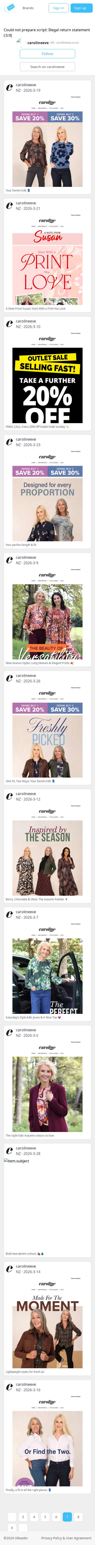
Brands (28, 8)
